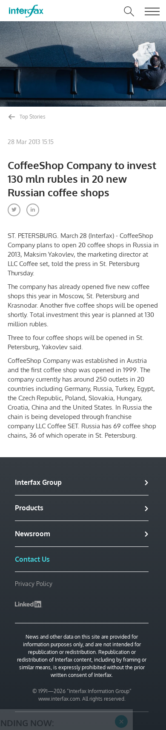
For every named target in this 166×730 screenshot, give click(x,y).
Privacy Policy (33, 583)
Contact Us (32, 559)
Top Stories (32, 116)
